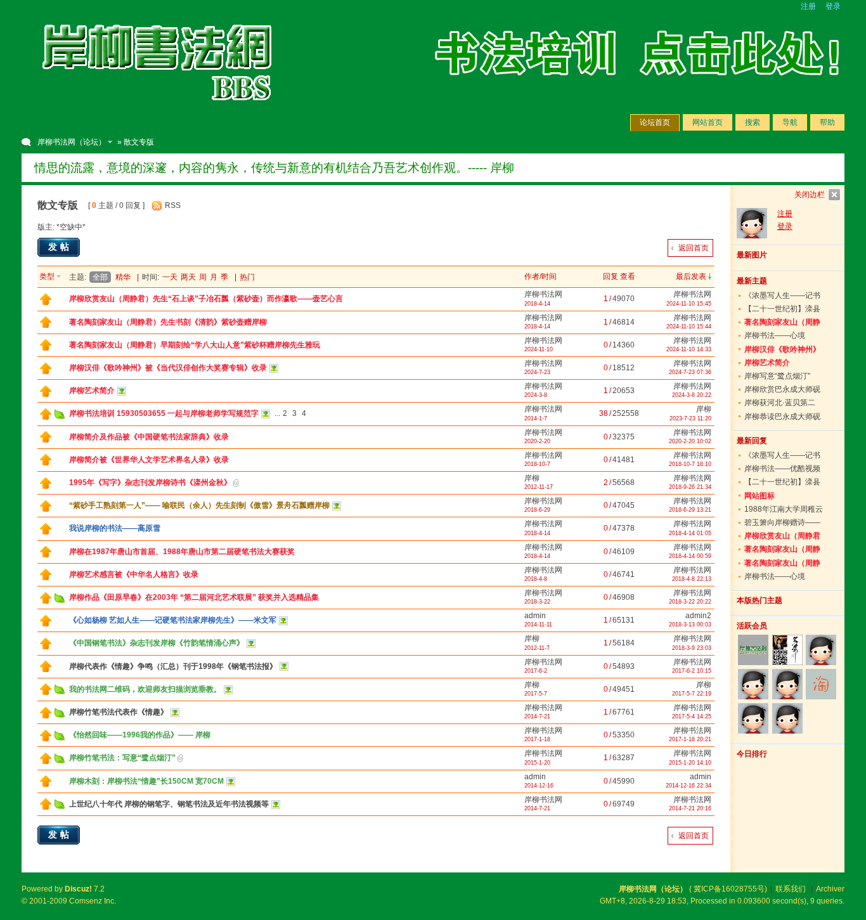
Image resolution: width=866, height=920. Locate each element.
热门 (247, 277)
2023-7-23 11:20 (690, 418)
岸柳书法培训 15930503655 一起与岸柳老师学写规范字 (164, 413)
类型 (47, 276)
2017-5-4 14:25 (691, 716)
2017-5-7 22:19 (691, 693)
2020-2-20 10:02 (690, 441)
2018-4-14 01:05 (690, 533)
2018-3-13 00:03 (690, 624)
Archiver (830, 888)
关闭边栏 (809, 194)
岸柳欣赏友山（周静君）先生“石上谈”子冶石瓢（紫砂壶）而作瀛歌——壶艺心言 (206, 298)
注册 (808, 6)
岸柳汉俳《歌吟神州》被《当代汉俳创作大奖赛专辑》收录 (168, 367)
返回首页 (693, 247)
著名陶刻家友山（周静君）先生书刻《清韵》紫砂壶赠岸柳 (168, 322)
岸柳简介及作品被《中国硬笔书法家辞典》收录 (149, 436)
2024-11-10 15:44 (688, 326)
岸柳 (703, 409)
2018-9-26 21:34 (690, 487)
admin (535, 615)
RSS (173, 205)
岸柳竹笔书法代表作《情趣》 (118, 712)
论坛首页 (655, 122)
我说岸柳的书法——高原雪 (114, 528)
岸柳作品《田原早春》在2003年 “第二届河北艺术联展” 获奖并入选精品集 (194, 597)
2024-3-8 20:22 (691, 395)
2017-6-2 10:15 (691, 671)
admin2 (698, 615)
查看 (627, 276)
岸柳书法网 (543, 294)
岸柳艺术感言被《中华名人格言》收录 (133, 574)
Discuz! (78, 888)
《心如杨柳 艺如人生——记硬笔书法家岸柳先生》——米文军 (172, 620)
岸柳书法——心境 (774, 335)
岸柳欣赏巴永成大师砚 (782, 389)
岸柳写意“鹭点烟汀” (777, 376)
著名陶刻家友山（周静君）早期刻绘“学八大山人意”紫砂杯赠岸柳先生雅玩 (194, 344)
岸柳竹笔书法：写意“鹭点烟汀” (122, 757)
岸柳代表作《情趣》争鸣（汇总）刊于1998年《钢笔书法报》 (173, 666)
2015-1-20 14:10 (690, 763)
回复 (610, 276)
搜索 (752, 122)
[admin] (820, 650)
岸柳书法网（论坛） (71, 142)
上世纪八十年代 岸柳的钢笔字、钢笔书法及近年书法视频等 (169, 804)
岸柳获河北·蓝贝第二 (779, 402)
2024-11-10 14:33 (688, 349)
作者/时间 (540, 276)
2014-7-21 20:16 (690, 808)
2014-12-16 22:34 (688, 785)
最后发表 (691, 276)
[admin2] (753, 718)
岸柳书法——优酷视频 (782, 468)
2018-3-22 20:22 (690, 602)
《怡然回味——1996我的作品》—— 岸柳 (139, 734)
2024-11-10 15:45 (688, 304)
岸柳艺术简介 (92, 390)
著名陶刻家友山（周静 (782, 322)
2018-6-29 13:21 (690, 510)
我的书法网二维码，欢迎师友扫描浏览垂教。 (145, 689)
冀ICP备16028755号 (729, 888)
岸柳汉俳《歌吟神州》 (782, 349)
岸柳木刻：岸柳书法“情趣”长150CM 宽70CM (146, 781)
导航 (790, 122)
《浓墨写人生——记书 (782, 295)
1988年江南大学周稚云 (783, 509)
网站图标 (759, 495)
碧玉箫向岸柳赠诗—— (782, 522)
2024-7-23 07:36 (690, 372)
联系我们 (790, 888)
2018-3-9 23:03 (691, 648)
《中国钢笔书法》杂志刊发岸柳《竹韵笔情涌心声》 (156, 642)
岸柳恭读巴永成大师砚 (782, 416)
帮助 (827, 122)
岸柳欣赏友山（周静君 (782, 535)
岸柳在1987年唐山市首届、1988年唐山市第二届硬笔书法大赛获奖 (182, 551)
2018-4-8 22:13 (691, 579)
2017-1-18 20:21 (690, 739)
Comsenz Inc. (92, 901)
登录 (833, 6)
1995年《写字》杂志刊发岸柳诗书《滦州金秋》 (150, 482)
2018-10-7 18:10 (690, 464)
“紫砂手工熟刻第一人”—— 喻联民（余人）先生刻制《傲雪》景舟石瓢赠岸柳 (199, 505)
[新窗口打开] (45, 302)
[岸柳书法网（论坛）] (158, 114)
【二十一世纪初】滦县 (782, 308)
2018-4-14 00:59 (690, 556)
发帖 (60, 247)
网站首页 (707, 122)
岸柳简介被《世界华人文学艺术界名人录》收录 (149, 459)
